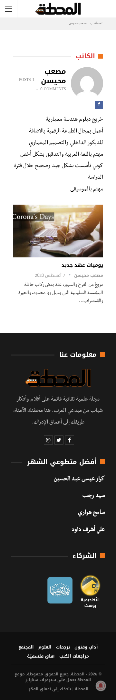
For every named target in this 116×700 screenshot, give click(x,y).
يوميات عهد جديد (82, 265)
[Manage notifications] (101, 686)
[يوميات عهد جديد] (58, 231)
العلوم (45, 647)
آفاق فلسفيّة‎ (41, 656)
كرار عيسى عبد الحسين (79, 479)
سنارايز (31, 679)
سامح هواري (91, 513)
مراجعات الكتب (74, 656)
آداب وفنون (86, 647)
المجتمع (26, 647)
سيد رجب (93, 496)
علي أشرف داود (88, 530)
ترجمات (63, 647)
